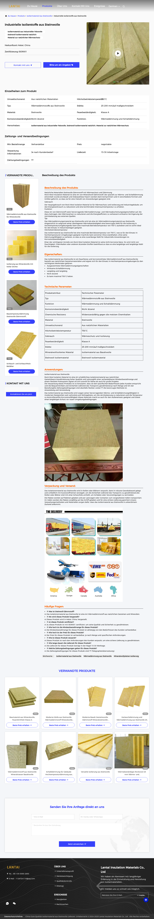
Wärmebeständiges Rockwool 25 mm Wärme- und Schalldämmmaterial (132, 773)
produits (21, 16)
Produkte (47, 6)
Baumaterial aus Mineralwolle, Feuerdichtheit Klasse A (22, 718)
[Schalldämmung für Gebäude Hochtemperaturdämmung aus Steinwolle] (58, 751)
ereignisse (99, 6)
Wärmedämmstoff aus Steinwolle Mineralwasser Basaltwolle (22, 773)
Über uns (62, 6)
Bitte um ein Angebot (60, 65)
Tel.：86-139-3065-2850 (18, 874)
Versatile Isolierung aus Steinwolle (95, 772)
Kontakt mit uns (80, 6)
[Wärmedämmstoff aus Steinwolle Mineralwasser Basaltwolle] (22, 751)
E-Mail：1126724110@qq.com (21, 879)
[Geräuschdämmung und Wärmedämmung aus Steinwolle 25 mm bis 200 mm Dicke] (132, 696)
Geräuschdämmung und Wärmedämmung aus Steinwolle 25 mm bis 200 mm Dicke (132, 718)
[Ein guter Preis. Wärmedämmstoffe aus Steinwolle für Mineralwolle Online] (22, 195)
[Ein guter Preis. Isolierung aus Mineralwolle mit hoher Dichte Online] (22, 245)
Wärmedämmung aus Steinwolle (98, 656)
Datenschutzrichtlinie (13, 916)
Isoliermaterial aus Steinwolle (39, 16)
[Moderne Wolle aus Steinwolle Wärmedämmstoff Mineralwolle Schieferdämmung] (58, 696)
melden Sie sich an (142, 895)
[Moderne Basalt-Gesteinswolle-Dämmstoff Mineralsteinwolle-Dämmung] (95, 696)
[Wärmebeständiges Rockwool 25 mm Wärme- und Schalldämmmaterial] (132, 751)
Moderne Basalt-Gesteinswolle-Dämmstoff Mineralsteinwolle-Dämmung (95, 718)
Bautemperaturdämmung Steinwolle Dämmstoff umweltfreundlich (18, 316)
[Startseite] (14, 6)
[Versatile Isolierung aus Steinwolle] (95, 751)
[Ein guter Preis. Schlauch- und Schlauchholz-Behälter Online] (22, 345)
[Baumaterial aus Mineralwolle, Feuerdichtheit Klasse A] (22, 696)
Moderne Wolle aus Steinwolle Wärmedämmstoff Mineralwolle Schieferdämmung (58, 718)
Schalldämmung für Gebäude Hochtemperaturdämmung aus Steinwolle (58, 773)
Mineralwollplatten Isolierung (126, 656)
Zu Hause (32, 6)
